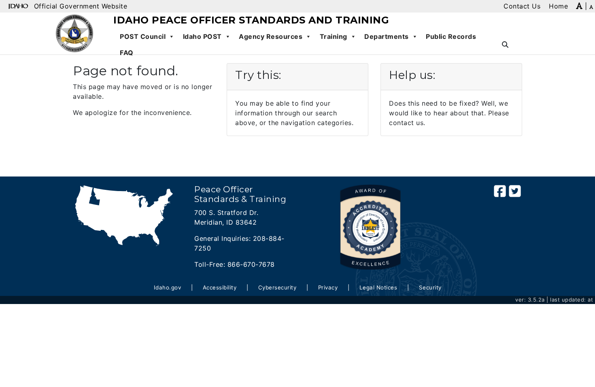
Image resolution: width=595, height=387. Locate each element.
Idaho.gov (167, 287)
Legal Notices (378, 287)
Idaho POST (202, 36)
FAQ (127, 53)
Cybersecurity (277, 287)
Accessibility (220, 287)
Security (430, 287)
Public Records (451, 36)
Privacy (328, 287)
